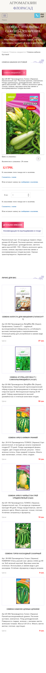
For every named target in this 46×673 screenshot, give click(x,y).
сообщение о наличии (29, 182)
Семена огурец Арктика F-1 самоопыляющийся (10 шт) (23, 378)
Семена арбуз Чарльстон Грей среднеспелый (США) (23, 496)
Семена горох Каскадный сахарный (23, 553)
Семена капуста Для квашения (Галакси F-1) (23, 317)
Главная (5, 52)
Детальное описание (12, 225)
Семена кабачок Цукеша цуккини (23, 609)
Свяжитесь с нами (9, 177)
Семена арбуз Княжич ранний (23, 437)
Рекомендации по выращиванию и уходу (22, 231)
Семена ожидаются (18, 52)
